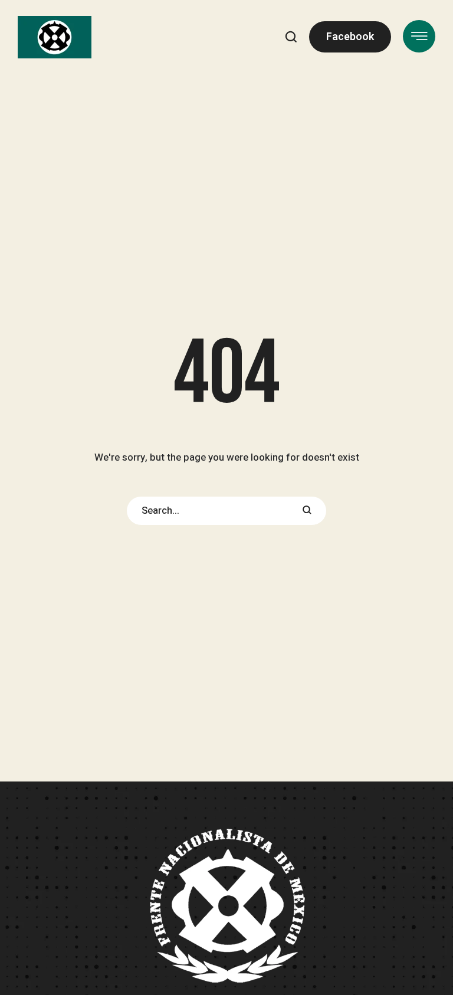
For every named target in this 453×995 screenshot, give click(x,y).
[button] (291, 36)
